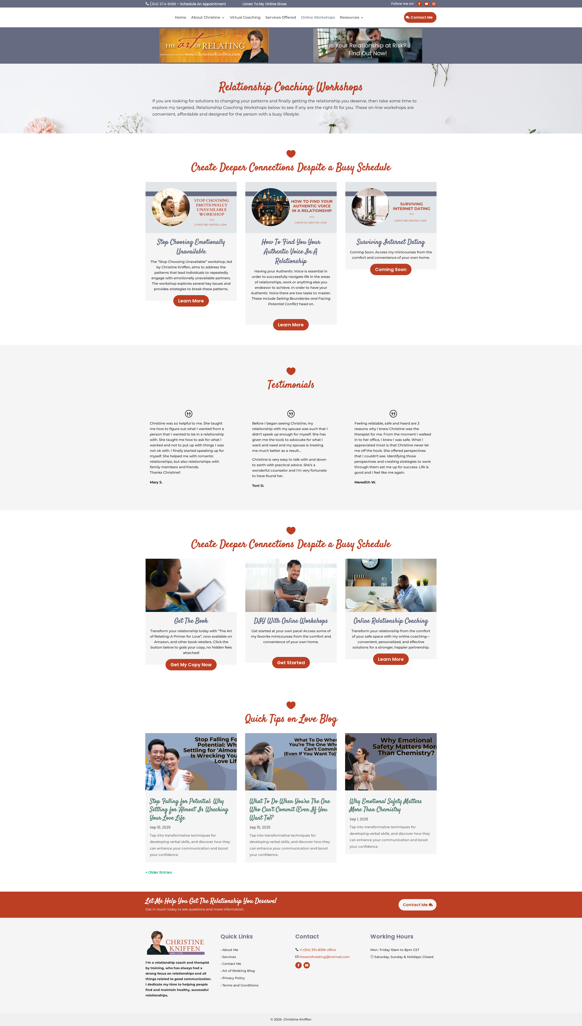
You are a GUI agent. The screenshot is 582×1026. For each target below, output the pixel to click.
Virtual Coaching (245, 18)
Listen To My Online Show (264, 4)
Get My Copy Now (191, 664)
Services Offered (281, 18)
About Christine (205, 18)
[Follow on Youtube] (426, 4)
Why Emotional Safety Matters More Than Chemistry (386, 806)
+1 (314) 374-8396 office (317, 950)
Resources (349, 18)
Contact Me (422, 17)
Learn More (191, 301)
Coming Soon (390, 269)
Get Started (291, 662)
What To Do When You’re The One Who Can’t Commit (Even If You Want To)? (290, 810)
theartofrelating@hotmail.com (324, 957)
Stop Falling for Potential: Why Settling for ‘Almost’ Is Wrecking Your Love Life (189, 810)
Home (180, 18)
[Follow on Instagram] (433, 4)
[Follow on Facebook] (419, 4)
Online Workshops (318, 18)
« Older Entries (159, 872)
